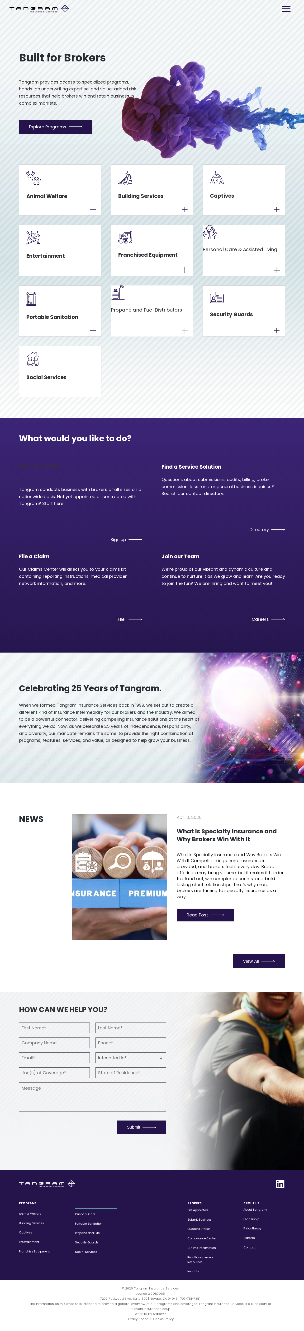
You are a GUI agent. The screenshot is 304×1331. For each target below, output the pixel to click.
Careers (260, 619)
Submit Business (199, 1220)
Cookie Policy (163, 1319)
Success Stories (198, 1229)
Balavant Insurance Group (149, 1309)
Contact (249, 1247)
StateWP (159, 1314)
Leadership (251, 1219)
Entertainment (29, 1242)
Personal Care (85, 1214)
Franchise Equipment (34, 1251)
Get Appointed (197, 1210)
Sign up (118, 539)
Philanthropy (252, 1229)
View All (251, 961)
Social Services (86, 1252)
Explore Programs (47, 127)
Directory (259, 529)
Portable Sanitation (89, 1224)
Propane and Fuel (87, 1233)
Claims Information (201, 1248)
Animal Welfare (30, 1214)
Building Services (31, 1223)
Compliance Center (201, 1238)
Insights (193, 1272)
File (121, 619)
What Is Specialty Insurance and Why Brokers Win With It (227, 835)
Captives (25, 1233)
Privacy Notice (137, 1319)
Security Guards (87, 1242)
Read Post (197, 915)
